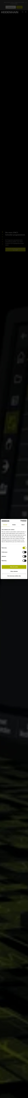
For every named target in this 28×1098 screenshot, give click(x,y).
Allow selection (14, 571)
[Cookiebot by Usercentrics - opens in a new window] (20, 521)
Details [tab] (14, 524)
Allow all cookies (14, 566)
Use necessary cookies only (14, 575)
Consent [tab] (5, 524)
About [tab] (22, 524)
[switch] (24, 552)
